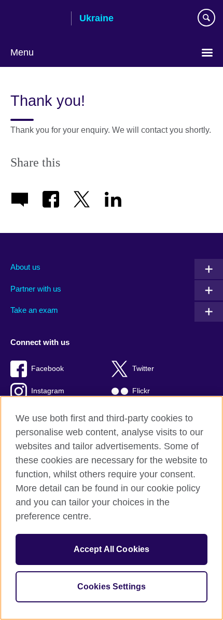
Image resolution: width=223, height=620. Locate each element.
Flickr (141, 391)
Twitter (143, 369)
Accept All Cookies (112, 549)
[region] (111, 508)
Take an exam (34, 310)
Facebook (47, 369)
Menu (22, 52)
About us (25, 267)
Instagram (47, 391)
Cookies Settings (111, 586)
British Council (36, 19)
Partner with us (35, 288)
